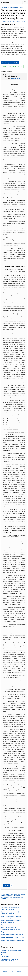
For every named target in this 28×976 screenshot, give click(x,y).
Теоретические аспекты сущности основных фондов (11, 917)
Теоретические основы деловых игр (12, 937)
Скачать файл (15, 78)
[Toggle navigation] (24, 2)
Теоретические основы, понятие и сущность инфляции (11, 921)
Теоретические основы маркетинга (12, 934)
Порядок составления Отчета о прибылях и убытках (11, 908)
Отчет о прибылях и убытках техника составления (12, 955)
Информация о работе (13, 896)
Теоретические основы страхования (12, 940)
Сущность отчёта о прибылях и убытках (13, 925)
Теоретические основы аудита (10, 932)
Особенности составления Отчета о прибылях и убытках (12, 912)
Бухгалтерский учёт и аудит (15, 7)
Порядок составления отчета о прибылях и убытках (10, 959)
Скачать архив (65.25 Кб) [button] (10, 63)
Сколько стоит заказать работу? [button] (12, 66)
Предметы (4, 7)
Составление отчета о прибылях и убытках (11, 951)
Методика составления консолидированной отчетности (11, 928)
